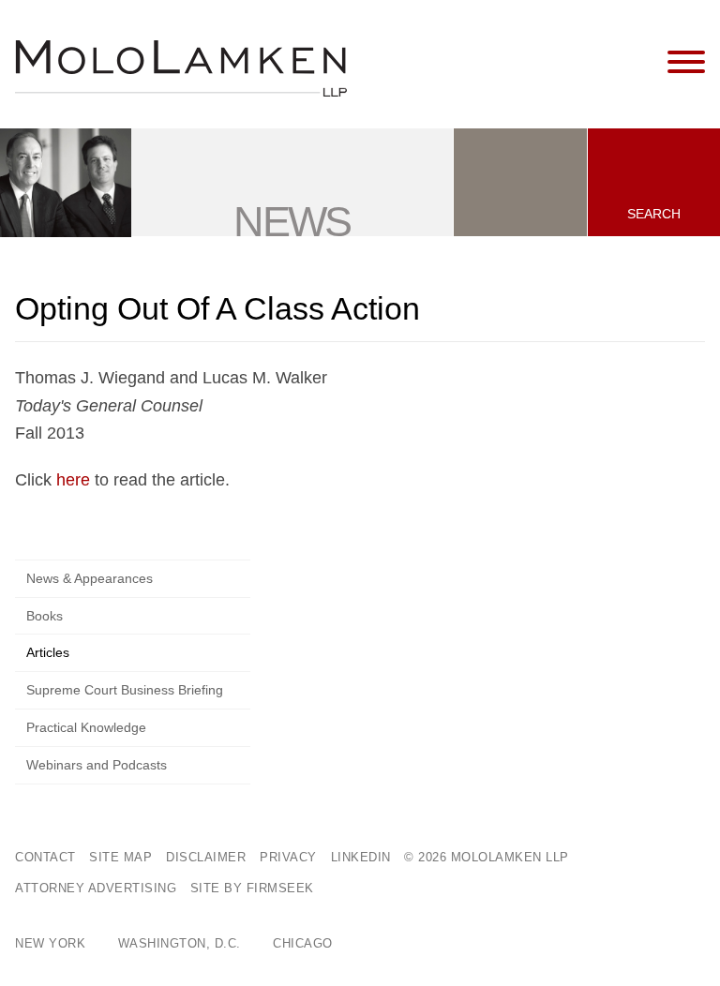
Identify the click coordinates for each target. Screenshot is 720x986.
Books (44, 615)
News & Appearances (89, 578)
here (73, 480)
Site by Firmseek (252, 888)
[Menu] (686, 63)
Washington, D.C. (179, 943)
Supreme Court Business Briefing (124, 689)
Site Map (120, 857)
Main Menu (304, 22)
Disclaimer (206, 857)
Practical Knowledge (86, 727)
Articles (47, 652)
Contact (45, 857)
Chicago (303, 943)
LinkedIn (361, 857)
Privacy (288, 857)
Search (654, 213)
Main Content (296, 22)
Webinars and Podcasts (96, 764)
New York (50, 943)
